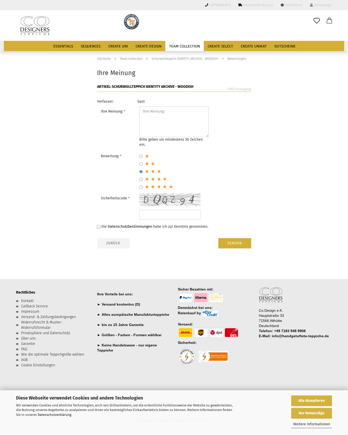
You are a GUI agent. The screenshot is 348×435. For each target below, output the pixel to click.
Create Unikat (254, 46)
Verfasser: (105, 101)
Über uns (28, 338)
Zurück (113, 243)
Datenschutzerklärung (54, 415)
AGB (24, 360)
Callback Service (34, 306)
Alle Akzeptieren (311, 400)
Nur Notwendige (312, 413)
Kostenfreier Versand (257, 5)
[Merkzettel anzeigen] (316, 21)
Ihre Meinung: (112, 111)
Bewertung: (110, 156)
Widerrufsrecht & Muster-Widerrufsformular (41, 325)
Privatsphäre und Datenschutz (45, 333)
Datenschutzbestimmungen (130, 226)
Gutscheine (285, 46)
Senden (234, 243)
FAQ (24, 349)
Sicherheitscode (114, 198)
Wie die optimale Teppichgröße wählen (52, 354)
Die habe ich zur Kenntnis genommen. (154, 226)
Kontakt (27, 301)
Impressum (30, 311)
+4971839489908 (219, 5)
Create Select (220, 46)
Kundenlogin (322, 5)
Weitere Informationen (311, 424)
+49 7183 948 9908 (290, 331)
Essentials (63, 46)
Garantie (136, 325)
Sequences (91, 46)
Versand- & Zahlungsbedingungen (48, 317)
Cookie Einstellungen (38, 365)
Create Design (149, 46)
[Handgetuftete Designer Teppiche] (66, 25)
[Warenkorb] (329, 21)
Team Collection (184, 46)
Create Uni (118, 46)
